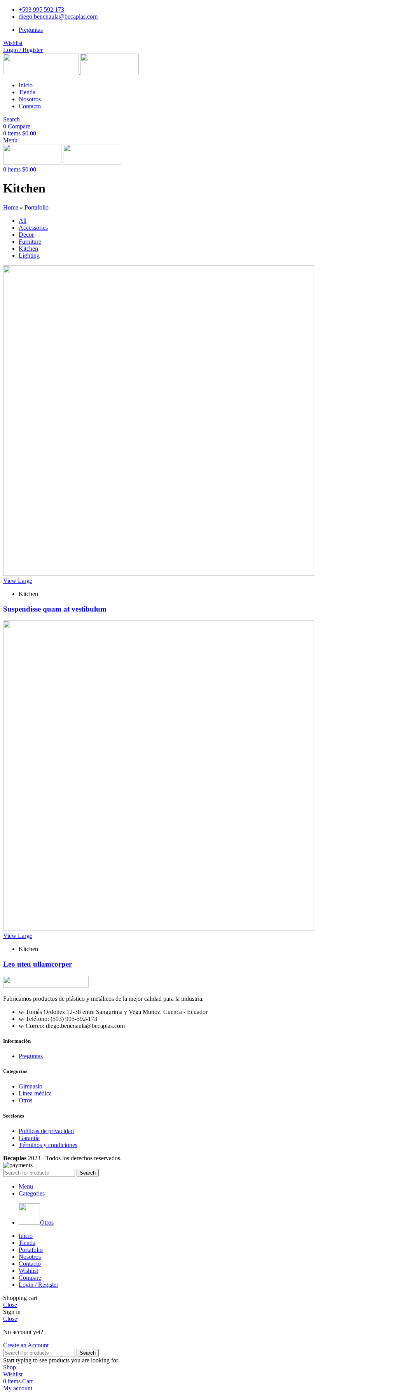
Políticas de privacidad (46, 1131)
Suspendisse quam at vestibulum (54, 609)
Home (10, 207)
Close (10, 1304)
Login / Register (38, 1284)
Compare (30, 1277)
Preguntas (31, 1056)
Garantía (29, 1138)
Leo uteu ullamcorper (37, 964)
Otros (25, 1100)
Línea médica (35, 1093)
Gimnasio (30, 1086)
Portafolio (36, 207)
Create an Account (26, 1345)
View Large (17, 580)
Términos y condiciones (48, 1145)
